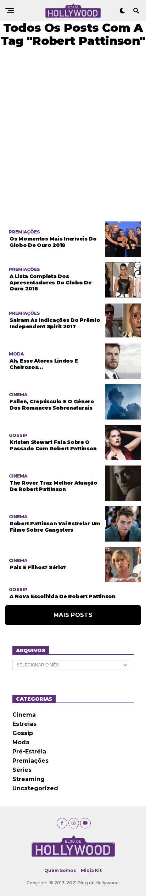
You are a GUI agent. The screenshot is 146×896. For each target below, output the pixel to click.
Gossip (22, 733)
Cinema (24, 714)
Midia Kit (91, 870)
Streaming (28, 779)
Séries (22, 770)
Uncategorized (35, 788)
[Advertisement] (73, 134)
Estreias (24, 724)
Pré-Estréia (29, 751)
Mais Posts (73, 615)
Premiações (30, 760)
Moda (20, 742)
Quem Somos (60, 870)
